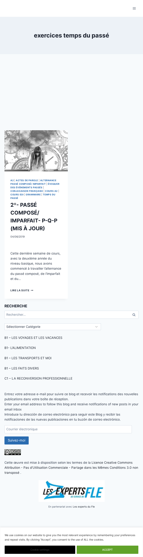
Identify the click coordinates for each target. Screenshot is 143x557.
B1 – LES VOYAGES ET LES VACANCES (33, 338)
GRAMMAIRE (33, 194)
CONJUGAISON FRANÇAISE (26, 191)
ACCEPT (107, 549)
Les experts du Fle (84, 506)
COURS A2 (51, 191)
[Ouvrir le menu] (134, 8)
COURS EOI (16, 194)
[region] (71, 542)
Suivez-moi (16, 440)
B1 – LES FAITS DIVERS (21, 368)
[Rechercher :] (71, 314)
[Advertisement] (71, 95)
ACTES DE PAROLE (27, 180)
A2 (12, 180)
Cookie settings (40, 549)
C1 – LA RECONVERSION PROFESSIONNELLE (38, 378)
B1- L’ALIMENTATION (20, 348)
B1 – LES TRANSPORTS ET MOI (27, 358)
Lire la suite (21, 290)
